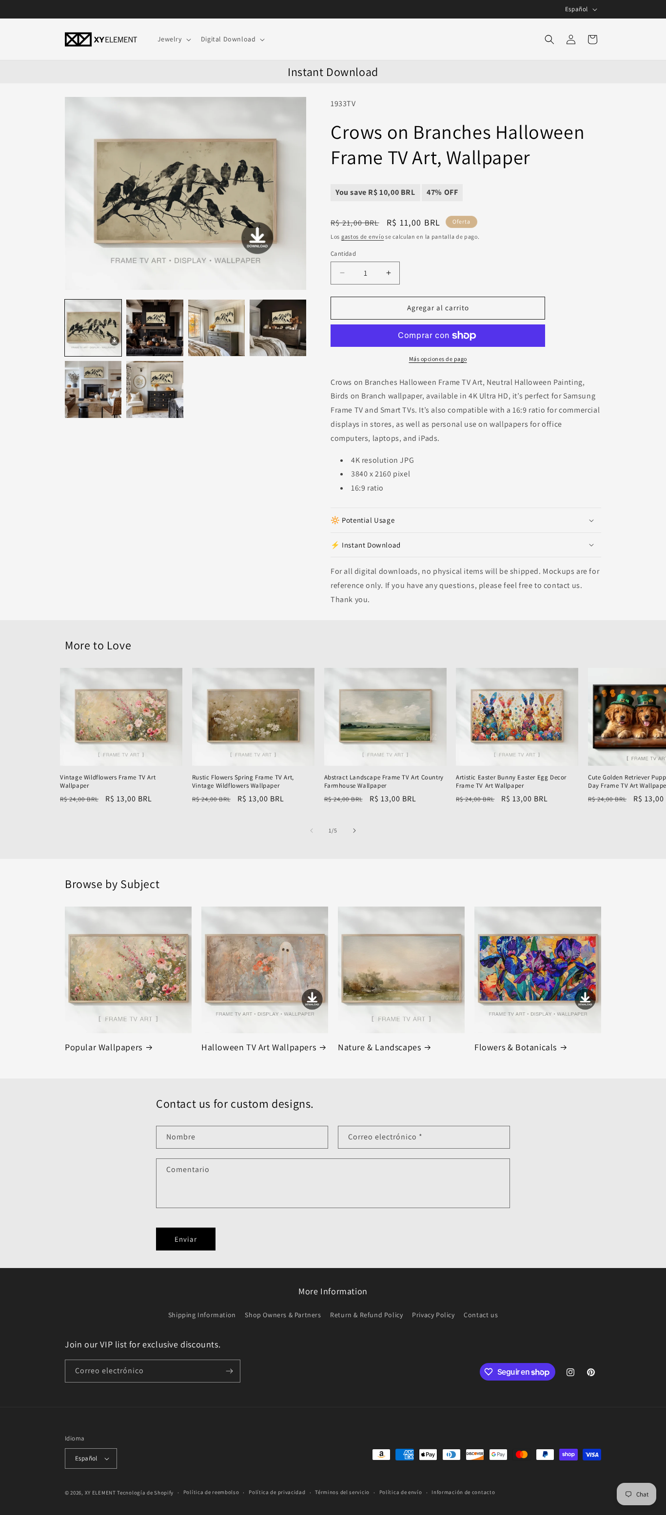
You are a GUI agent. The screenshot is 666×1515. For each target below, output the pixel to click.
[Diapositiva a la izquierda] (311, 830)
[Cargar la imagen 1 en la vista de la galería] (93, 328)
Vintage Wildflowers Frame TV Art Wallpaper (108, 782)
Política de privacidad (277, 1492)
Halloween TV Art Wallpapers (258, 1047)
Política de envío (400, 1492)
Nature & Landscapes (379, 1047)
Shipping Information (202, 1315)
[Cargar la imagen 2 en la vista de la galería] (154, 328)
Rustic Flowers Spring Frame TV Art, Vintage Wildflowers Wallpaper (243, 782)
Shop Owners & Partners (283, 1315)
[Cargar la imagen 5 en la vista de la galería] (93, 389)
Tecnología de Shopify (145, 1492)
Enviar (186, 1239)
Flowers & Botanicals (515, 1047)
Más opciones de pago (438, 358)
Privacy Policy (433, 1315)
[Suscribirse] (229, 1371)
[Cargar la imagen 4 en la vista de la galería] (278, 328)
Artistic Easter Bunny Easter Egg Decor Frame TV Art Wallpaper (511, 782)
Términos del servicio (342, 1492)
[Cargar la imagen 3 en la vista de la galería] (216, 328)
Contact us (481, 1315)
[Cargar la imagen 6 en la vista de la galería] (154, 389)
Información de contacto (463, 1492)
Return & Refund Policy (366, 1315)
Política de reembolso (211, 1492)
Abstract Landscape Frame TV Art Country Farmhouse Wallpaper (384, 782)
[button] (173, 39)
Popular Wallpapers (103, 1047)
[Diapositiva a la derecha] (354, 830)
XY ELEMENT (100, 1492)
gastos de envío (362, 236)
